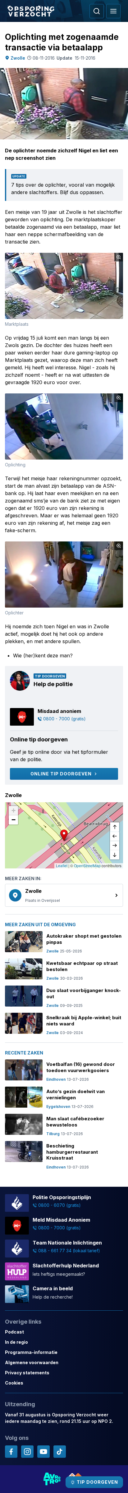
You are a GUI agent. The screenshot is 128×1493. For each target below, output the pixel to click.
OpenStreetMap (87, 865)
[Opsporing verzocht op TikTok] (59, 1451)
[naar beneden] (114, 854)
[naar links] (114, 836)
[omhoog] (114, 827)
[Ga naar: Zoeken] (96, 11)
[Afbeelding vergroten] (118, 257)
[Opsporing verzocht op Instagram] (27, 1451)
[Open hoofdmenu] (113, 11)
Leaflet (61, 865)
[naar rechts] (114, 845)
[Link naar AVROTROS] (52, 1479)
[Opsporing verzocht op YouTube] (43, 1451)
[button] (64, 835)
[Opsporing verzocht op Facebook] (11, 1451)
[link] (64, 895)
